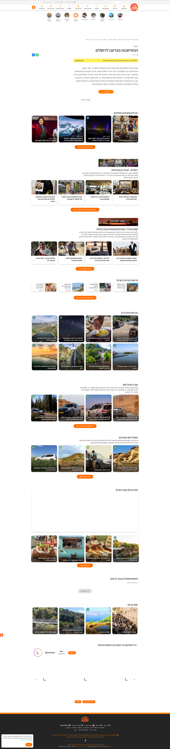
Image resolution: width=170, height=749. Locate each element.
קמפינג (68, 728)
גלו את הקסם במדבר (85, 269)
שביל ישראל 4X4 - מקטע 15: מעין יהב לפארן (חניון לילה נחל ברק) (126, 418)
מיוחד (135, 46)
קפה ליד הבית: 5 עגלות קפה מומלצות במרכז (47, 559)
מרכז (91, 730)
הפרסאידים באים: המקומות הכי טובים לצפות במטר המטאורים (73, 339)
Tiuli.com (109, 746)
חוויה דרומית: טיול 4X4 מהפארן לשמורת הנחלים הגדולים (127, 469)
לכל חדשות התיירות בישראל (85, 298)
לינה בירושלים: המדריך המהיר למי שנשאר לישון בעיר (71, 198)
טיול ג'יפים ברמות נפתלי (102, 470)
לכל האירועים (79, 60)
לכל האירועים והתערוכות (85, 147)
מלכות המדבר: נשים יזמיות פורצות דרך (45, 259)
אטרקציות (101, 728)
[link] (37, 54)
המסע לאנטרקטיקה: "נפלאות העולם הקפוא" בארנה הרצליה (73, 138)
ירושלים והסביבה (83, 730)
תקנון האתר (101, 744)
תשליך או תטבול (104, 632)
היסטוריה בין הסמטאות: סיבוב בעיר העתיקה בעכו (45, 367)
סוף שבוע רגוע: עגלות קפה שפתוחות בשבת (98, 559)
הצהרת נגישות (70, 744)
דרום (75, 730)
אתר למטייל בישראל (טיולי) (81, 746)
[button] (43, 14)
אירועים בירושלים (132, 583)
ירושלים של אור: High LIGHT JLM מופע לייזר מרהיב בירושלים (99, 138)
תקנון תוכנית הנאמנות (80, 744)
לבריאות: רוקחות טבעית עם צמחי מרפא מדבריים (99, 259)
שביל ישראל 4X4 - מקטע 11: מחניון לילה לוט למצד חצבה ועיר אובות (99, 418)
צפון (95, 730)
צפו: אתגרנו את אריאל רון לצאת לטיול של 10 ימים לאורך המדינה (127, 339)
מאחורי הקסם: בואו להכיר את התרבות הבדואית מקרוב (126, 259)
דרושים (98, 725)
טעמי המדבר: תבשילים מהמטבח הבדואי (99, 339)
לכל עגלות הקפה (85, 565)
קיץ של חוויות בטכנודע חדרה (127, 139)
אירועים (80, 728)
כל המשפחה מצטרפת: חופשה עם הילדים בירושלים (99, 367)
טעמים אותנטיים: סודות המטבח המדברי (74, 259)
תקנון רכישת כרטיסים (92, 744)
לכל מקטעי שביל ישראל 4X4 (85, 426)
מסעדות (74, 728)
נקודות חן (86, 728)
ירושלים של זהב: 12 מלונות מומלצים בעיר (100, 198)
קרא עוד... (106, 92)
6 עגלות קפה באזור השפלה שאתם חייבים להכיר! (126, 559)
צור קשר (105, 725)
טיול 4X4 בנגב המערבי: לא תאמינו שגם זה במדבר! (45, 469)
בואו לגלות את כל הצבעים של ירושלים (85, 210)
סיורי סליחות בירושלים (129, 632)
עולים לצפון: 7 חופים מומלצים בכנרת (127, 367)
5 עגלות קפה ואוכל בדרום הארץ (73, 560)
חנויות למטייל (88, 725)
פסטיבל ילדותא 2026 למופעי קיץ (45, 139)
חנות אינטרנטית (76, 725)
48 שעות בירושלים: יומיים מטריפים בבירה (128, 198)
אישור (28, 745)
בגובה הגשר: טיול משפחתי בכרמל (45, 632)
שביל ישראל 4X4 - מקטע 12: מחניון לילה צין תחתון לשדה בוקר (72, 418)
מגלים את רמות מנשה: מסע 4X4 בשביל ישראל (72, 631)
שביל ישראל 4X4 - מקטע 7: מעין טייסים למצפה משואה (45, 418)
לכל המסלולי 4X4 (85, 477)
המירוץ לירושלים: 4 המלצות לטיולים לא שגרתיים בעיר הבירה (45, 199)
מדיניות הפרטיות (24, 740)
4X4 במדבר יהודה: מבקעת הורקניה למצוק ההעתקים (72, 469)
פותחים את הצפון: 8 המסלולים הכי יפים (72, 367)
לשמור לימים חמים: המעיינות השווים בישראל (46, 339)
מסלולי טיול (93, 728)
